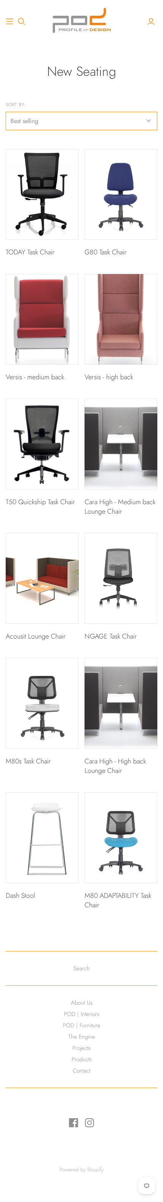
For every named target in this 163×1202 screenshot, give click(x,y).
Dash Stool (20, 895)
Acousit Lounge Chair (36, 636)
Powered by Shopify (81, 1169)
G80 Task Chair (106, 252)
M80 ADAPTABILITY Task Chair (118, 900)
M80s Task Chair (28, 761)
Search (82, 968)
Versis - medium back (35, 377)
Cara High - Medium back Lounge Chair (120, 506)
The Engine (81, 1037)
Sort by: (16, 105)
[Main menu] (9, 21)
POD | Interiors (81, 1014)
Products (82, 1059)
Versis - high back (109, 377)
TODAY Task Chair (30, 252)
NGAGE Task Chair (111, 636)
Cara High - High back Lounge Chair (115, 766)
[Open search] (21, 21)
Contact (81, 1071)
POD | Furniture (81, 1025)
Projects (81, 1048)
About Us (81, 1003)
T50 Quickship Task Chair (40, 502)
